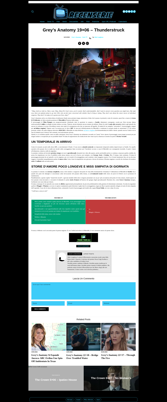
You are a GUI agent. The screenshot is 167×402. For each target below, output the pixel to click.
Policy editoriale (88, 399)
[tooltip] (124, 11)
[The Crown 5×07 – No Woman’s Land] (111, 378)
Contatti (78, 399)
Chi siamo (69, 399)
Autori (98, 399)
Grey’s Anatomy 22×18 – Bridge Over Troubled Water (82, 356)
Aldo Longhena (98, 37)
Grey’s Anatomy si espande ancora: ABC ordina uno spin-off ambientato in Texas (47, 358)
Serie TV (84, 37)
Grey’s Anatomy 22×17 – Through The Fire (118, 356)
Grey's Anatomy (76, 37)
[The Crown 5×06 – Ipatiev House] (55, 378)
